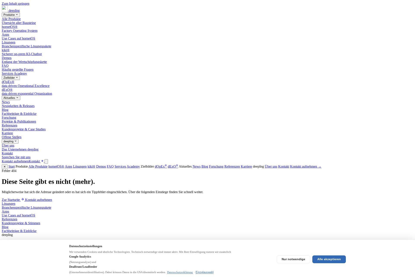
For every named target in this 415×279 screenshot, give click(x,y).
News (197, 166)
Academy (20, 73)
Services (7, 73)
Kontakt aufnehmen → (305, 166)
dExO (173, 166)
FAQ (110, 166)
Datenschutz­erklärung (180, 272)
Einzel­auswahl (205, 272)
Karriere (246, 166)
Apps (68, 166)
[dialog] (207, 166)
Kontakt (283, 166)
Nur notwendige (293, 259)
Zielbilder (9, 77)
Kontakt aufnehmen (38, 200)
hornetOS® (56, 166)
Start (11, 166)
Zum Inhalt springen (15, 3)
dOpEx (161, 166)
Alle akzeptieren (329, 259)
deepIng (8, 141)
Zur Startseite (11, 200)
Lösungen (80, 166)
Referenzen (232, 166)
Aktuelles (9, 97)
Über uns (271, 166)
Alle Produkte (38, 166)
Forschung (216, 166)
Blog (204, 166)
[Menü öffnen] (46, 161)
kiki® (91, 166)
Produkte (9, 14)
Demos (101, 166)
